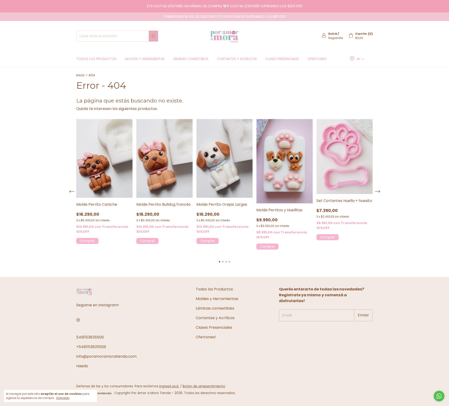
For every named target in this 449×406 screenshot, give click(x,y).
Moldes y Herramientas (145, 58)
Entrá (332, 34)
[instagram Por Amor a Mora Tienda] (78, 320)
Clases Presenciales (282, 58)
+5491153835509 (91, 347)
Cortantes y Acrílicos (237, 58)
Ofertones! (317, 58)
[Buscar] (153, 36)
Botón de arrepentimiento (204, 386)
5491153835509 (90, 337)
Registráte (335, 38)
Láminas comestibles (190, 58)
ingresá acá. (169, 386)
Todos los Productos (96, 58)
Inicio (80, 75)
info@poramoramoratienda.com (106, 356)
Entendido (62, 398)
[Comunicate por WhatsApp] (439, 396)
